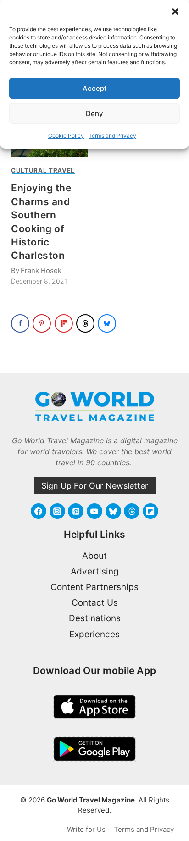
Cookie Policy (66, 135)
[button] (175, 11)
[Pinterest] (75, 511)
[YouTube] (94, 511)
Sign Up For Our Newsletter (94, 485)
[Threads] (131, 511)
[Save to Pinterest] (42, 323)
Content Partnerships (94, 587)
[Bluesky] (113, 511)
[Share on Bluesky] (107, 323)
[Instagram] (57, 511)
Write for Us (86, 829)
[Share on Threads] (85, 323)
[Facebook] (38, 511)
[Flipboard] (150, 511)
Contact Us (95, 602)
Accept (95, 88)
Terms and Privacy (112, 135)
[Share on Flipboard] (64, 323)
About (94, 556)
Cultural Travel (43, 170)
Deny (94, 113)
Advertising (95, 571)
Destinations (95, 618)
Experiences (94, 634)
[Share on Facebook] (20, 323)
